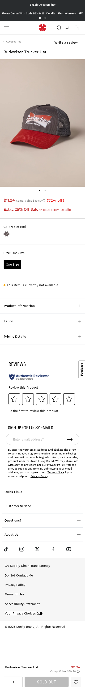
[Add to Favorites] (76, 682)
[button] (59, 28)
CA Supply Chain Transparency (27, 566)
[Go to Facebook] (53, 549)
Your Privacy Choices (20, 613)
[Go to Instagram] (21, 549)
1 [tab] (39, 18)
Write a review (66, 42)
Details (50, 13)
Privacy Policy (39, 476)
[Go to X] (37, 549)
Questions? (12, 520)
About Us (11, 534)
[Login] (67, 28)
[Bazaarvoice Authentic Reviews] (28, 377)
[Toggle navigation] (7, 28)
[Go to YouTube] (68, 549)
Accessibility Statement (22, 604)
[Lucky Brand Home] (42, 27)
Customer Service (17, 506)
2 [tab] (45, 18)
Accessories (13, 41)
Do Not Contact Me (19, 575)
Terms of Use (55, 472)
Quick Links (13, 492)
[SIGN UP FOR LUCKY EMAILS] (70, 439)
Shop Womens (67, 13)
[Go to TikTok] (5, 549)
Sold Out (46, 681)
